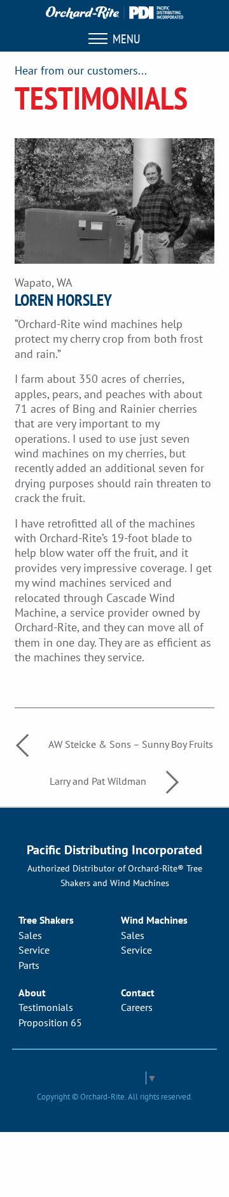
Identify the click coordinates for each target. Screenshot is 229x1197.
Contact (138, 992)
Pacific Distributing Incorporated (114, 850)
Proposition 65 (50, 1022)
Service (34, 949)
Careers (137, 1007)
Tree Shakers (46, 920)
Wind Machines (154, 920)
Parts (28, 965)
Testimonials (45, 1007)
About (32, 992)
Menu (124, 39)
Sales (30, 935)
